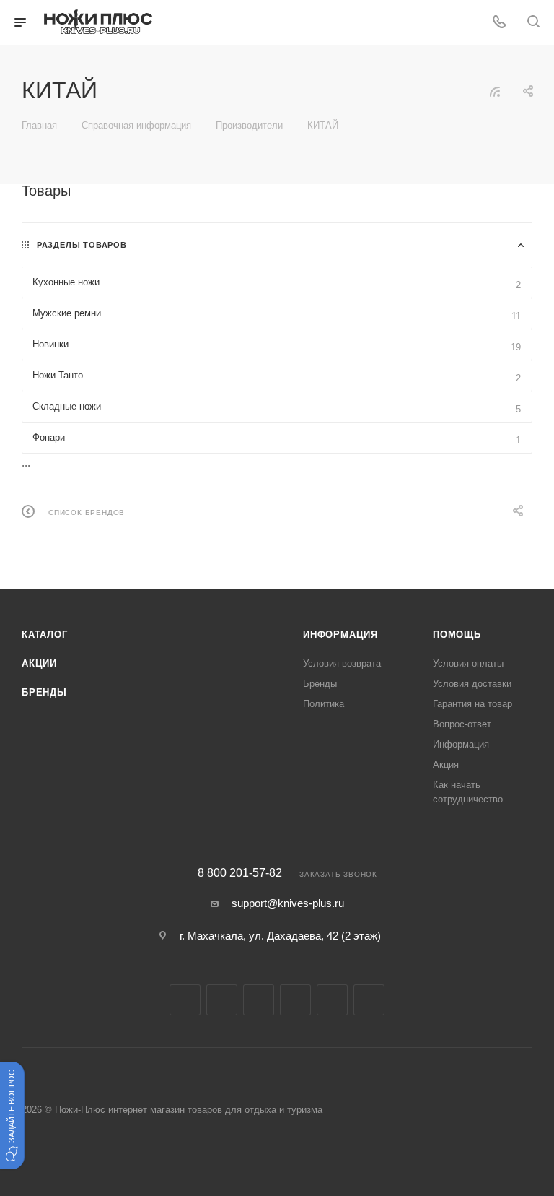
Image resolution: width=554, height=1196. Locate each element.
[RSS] (495, 91)
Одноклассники (332, 999)
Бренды (44, 692)
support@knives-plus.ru (288, 903)
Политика (323, 703)
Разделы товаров (82, 244)
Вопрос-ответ (462, 724)
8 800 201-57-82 (240, 873)
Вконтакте (185, 999)
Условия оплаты (468, 663)
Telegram (258, 999)
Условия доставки (472, 683)
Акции (39, 663)
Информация (340, 634)
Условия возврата (342, 663)
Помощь (457, 634)
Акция (446, 764)
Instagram (221, 999)
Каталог (45, 634)
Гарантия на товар (472, 703)
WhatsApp (368, 999)
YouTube (295, 999)
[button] (12, 1115)
